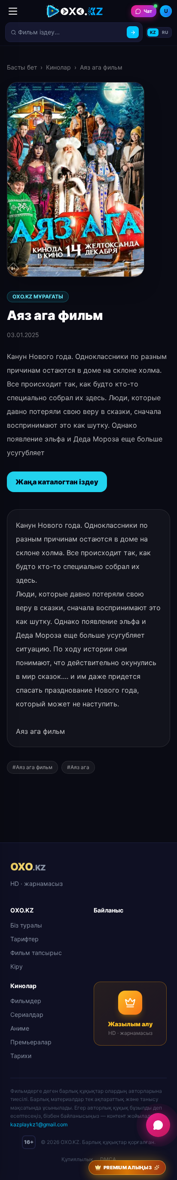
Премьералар (31, 1042)
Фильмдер (25, 1000)
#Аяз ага (78, 767)
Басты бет (22, 67)
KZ (153, 32)
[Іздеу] (133, 32)
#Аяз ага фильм (32, 767)
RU (165, 32)
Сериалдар (26, 1014)
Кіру (16, 966)
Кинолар (58, 67)
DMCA (108, 1159)
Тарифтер (24, 939)
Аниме (19, 1028)
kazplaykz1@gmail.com (38, 1124)
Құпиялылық (77, 1159)
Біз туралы (26, 925)
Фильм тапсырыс (36, 952)
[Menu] (13, 11)
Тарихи (20, 1055)
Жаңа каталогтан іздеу (56, 481)
